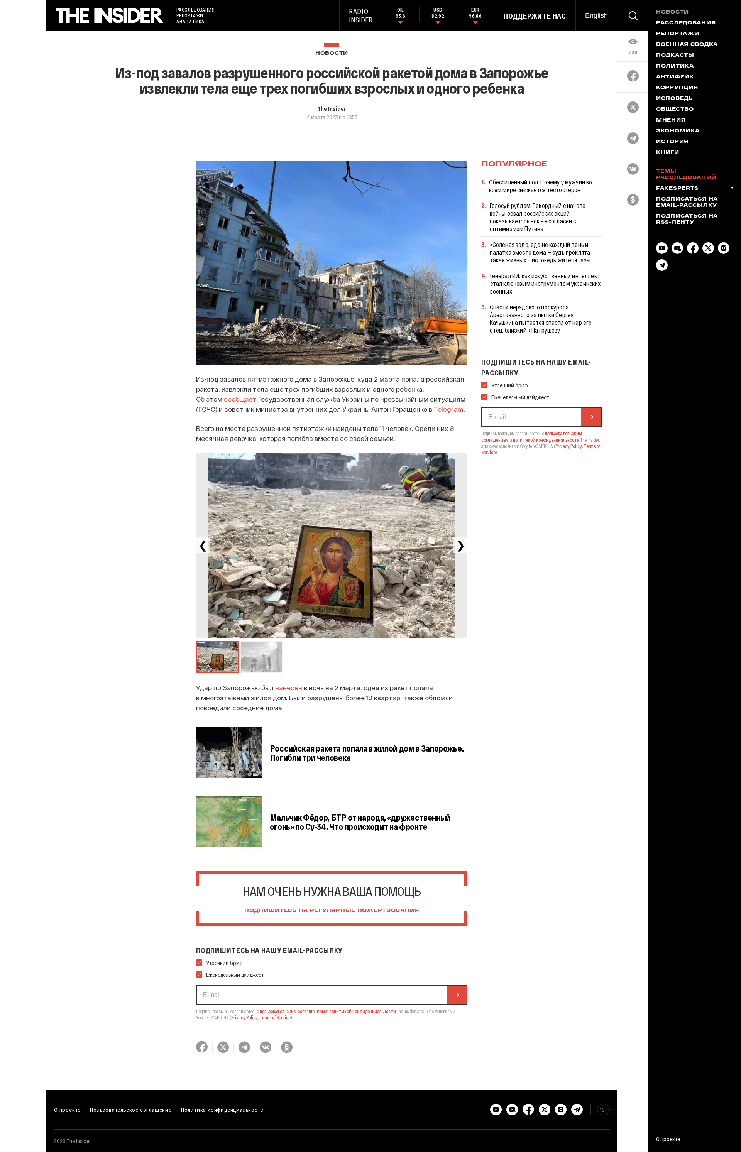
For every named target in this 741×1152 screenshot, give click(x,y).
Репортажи (677, 34)
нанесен (288, 687)
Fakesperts (677, 188)
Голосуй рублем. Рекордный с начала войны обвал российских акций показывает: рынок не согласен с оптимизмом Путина (537, 217)
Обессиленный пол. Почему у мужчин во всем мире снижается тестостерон (540, 185)
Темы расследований (686, 174)
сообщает (240, 399)
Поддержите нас (535, 16)
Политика (675, 66)
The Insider (331, 108)
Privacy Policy (244, 1017)
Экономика (677, 131)
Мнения (670, 120)
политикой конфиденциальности (362, 1011)
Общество (675, 109)
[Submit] (457, 995)
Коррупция (677, 88)
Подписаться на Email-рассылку (687, 202)
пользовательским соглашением (292, 1011)
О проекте (67, 1109)
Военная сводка (687, 44)
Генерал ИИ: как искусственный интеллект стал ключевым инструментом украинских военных (545, 283)
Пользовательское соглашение (131, 1109)
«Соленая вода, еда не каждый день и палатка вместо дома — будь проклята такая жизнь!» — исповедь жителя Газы (540, 252)
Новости (331, 53)
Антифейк (675, 77)
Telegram (449, 409)
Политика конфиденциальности (222, 1109)
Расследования (686, 23)
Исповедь (674, 98)
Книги (667, 152)
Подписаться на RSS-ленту (687, 219)
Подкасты (675, 55)
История (672, 142)
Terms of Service (275, 1017)
